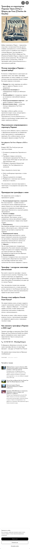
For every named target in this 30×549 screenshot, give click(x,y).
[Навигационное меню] (27, 2)
